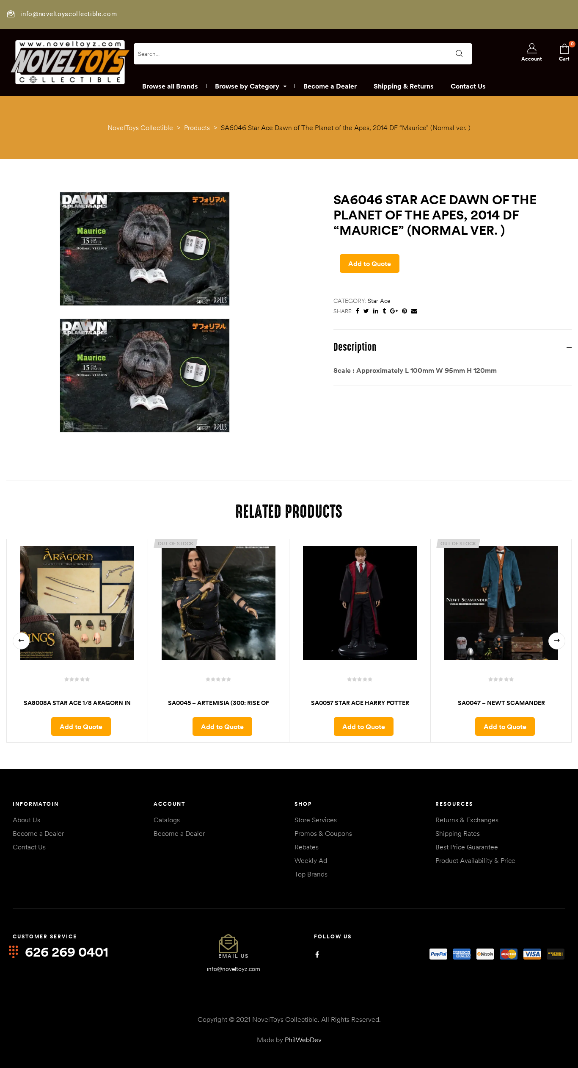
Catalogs (167, 820)
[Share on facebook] (357, 311)
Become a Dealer (38, 833)
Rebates (307, 847)
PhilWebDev (303, 1039)
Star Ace (379, 301)
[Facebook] (317, 954)
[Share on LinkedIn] (375, 311)
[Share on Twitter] (366, 311)
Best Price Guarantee (466, 847)
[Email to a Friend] (414, 311)
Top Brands (311, 874)
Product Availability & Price (475, 860)
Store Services (316, 820)
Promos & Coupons (323, 833)
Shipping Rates (457, 833)
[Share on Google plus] (394, 311)
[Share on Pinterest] (404, 311)
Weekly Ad (311, 860)
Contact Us (29, 847)
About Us (26, 820)
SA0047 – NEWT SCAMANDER (501, 703)
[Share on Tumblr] (384, 311)
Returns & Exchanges (466, 820)
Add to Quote (369, 263)
